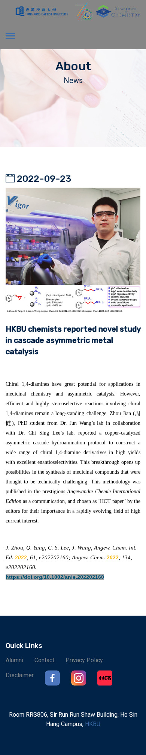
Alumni (14, 660)
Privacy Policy (84, 660)
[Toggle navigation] (10, 37)
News (73, 80)
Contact (44, 660)
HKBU (92, 724)
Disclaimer (20, 675)
